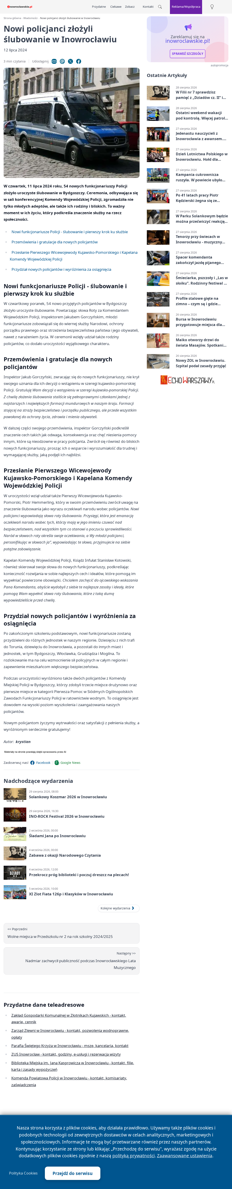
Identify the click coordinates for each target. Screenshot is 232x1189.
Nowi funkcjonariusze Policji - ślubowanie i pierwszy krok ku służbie (70, 231)
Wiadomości (30, 18)
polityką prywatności (133, 1156)
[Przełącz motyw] (212, 7)
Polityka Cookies (23, 1173)
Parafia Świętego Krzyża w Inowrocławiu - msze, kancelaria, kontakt (69, 1045)
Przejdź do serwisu (73, 1173)
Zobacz (130, 7)
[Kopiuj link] (54, 61)
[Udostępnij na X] (70, 61)
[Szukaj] (159, 7)
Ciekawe (115, 7)
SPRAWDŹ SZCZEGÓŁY (187, 54)
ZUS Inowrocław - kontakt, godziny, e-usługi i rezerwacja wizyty (66, 1054)
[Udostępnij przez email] (62, 61)
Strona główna (12, 18)
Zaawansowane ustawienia (184, 1156)
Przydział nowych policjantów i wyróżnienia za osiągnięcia (61, 269)
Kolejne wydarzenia (115, 908)
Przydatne (99, 7)
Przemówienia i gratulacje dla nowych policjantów (55, 242)
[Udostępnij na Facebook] (78, 61)
